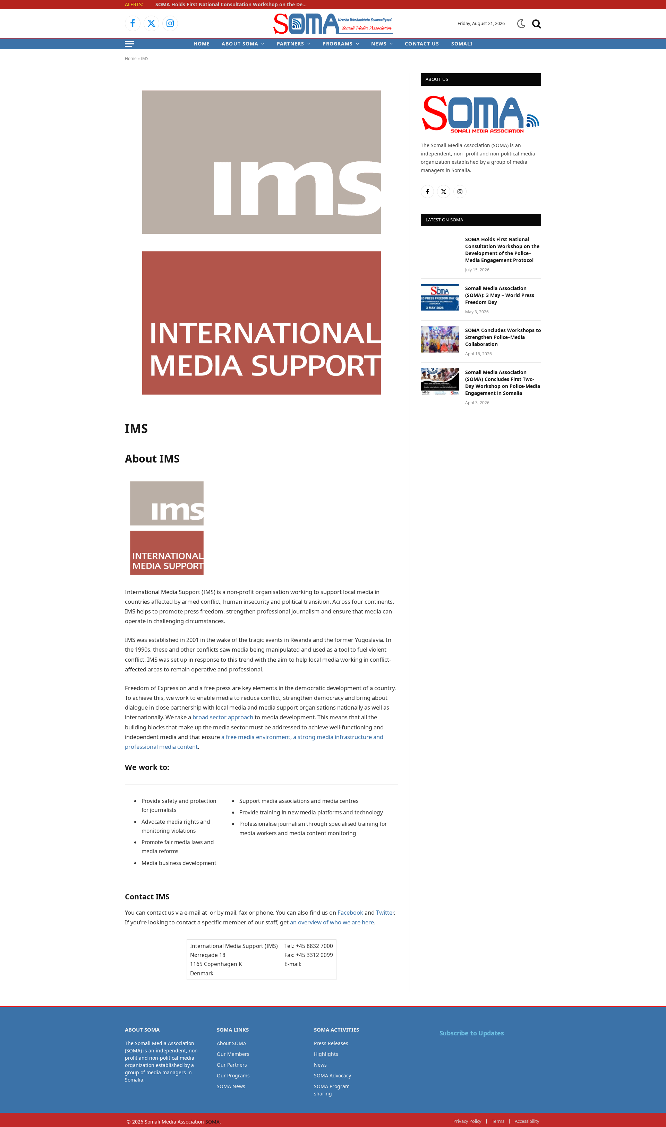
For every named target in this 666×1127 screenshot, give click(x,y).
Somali (462, 43)
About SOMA (240, 43)
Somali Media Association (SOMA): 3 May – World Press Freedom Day (499, 295)
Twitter (385, 912)
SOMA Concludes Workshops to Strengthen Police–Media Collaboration (503, 337)
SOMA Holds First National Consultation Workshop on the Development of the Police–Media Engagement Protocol (233, 4)
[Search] (536, 23)
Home (202, 43)
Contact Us (422, 43)
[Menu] (129, 44)
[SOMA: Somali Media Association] (333, 23)
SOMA (212, 1121)
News (379, 43)
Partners (291, 43)
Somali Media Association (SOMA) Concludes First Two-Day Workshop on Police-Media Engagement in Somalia (502, 382)
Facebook (350, 912)
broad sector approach (223, 717)
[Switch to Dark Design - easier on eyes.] (521, 23)
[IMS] (261, 410)
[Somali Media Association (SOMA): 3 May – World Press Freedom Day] (440, 297)
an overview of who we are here (332, 922)
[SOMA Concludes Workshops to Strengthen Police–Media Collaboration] (440, 339)
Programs (338, 43)
